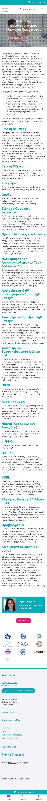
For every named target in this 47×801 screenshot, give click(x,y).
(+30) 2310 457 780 (9, 685)
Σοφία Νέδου (15, 38)
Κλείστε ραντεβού (23, 792)
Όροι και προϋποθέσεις (12, 734)
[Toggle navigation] (42, 9)
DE (44, 2)
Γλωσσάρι (6, 728)
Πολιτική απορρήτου (10, 738)
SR (40, 2)
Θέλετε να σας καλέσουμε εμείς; (18, 690)
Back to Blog (23, 620)
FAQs (4, 731)
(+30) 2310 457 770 (9, 682)
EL (37, 2)
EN (33, 2)
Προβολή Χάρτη (8, 712)
